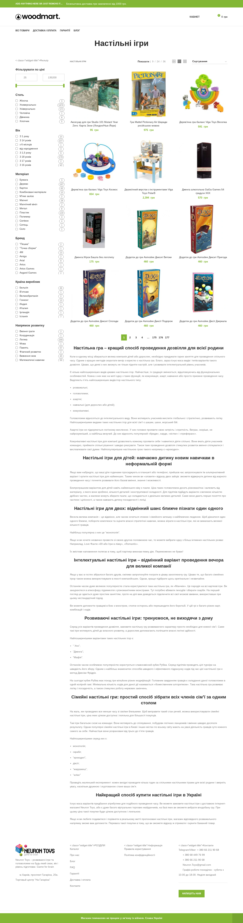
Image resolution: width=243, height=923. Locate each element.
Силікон (24, 220)
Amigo (23, 256)
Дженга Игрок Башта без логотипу (94, 257)
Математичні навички (32, 359)
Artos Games (27, 268)
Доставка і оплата (80, 879)
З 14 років (25, 140)
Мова (23, 343)
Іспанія (24, 316)
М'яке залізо (27, 196)
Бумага (24, 179)
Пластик (24, 212)
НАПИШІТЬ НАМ (191, 893)
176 (161, 337)
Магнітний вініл (28, 204)
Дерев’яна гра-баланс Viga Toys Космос (94, 189)
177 (167, 337)
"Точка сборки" (28, 248)
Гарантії (74, 873)
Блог (72, 861)
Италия (24, 308)
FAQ (72, 867)
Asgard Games (28, 272)
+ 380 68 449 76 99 (194, 854)
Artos (22, 264)
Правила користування (137, 848)
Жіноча (24, 100)
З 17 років (25, 160)
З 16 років (25, 164)
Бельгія (24, 287)
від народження (29, 148)
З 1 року (24, 136)
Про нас (74, 855)
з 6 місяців (26, 144)
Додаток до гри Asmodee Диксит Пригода (203, 257)
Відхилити (237, 918)
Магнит (24, 200)
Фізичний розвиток (30, 351)
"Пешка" (24, 244)
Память (24, 347)
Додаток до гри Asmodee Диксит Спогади (94, 321)
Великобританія (29, 295)
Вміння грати (27, 331)
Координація (27, 335)
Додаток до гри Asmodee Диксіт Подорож (149, 321)
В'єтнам (24, 291)
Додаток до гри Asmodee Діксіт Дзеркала (203, 321)
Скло (22, 228)
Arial (22, 260)
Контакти (75, 885)
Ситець (24, 224)
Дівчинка (24, 117)
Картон (24, 187)
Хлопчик (24, 121)
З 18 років (25, 156)
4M (21, 252)
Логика (23, 339)
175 (154, 337)
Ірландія (24, 312)
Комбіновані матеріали (33, 192)
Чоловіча (25, 112)
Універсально (27, 108)
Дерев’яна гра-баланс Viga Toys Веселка (203, 122)
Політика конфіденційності (139, 855)
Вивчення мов (28, 355)
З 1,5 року (25, 152)
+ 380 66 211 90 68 (208, 849)
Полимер (25, 216)
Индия (23, 304)
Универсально (28, 104)
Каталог (74, 848)
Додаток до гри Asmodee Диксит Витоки (149, 257)
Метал (23, 208)
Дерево (24, 183)
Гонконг (24, 299)
